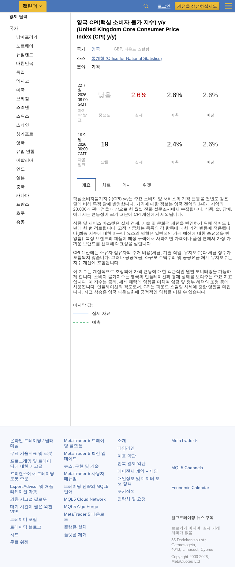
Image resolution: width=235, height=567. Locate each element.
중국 (20, 186)
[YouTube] (204, 509)
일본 (20, 177)
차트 (14, 534)
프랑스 (22, 204)
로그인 (164, 6)
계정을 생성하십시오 (197, 6)
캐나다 (22, 195)
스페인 (22, 125)
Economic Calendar (190, 487)
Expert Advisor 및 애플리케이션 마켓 (31, 489)
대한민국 (24, 63)
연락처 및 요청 (132, 498)
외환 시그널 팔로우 (28, 499)
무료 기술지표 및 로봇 (31, 453)
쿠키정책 (126, 491)
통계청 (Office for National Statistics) (126, 58)
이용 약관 (127, 455)
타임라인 (126, 448)
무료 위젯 (19, 541)
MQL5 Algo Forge (81, 506)
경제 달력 (18, 16)
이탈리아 (24, 160)
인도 (20, 169)
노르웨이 (24, 45)
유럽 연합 (25, 151)
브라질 (22, 98)
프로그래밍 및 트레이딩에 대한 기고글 (30, 463)
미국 (20, 89)
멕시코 (22, 81)
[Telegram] (184, 509)
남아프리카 (27, 37)
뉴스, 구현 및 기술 (81, 466)
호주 (20, 213)
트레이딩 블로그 (25, 527)
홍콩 (20, 221)
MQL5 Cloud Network (85, 499)
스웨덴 (22, 107)
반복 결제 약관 (132, 463)
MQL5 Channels (187, 467)
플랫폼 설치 (75, 527)
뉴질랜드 (24, 54)
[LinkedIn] (214, 509)
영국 (20, 142)
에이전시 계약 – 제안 (138, 471)
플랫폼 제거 (75, 534)
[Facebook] (175, 509)
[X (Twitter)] (194, 509)
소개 (122, 440)
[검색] (146, 6)
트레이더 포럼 (23, 519)
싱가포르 (24, 133)
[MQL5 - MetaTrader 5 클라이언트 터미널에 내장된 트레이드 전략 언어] (9, 6)
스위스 (22, 116)
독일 (20, 72)
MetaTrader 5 (184, 440)
